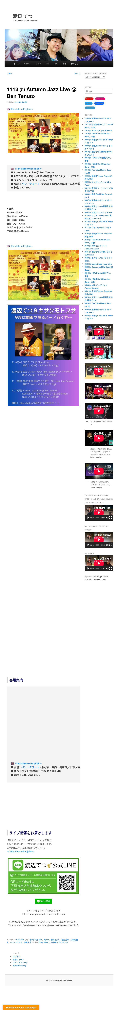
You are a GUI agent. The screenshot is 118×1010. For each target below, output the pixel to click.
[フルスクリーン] (110, 517)
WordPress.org (19, 965)
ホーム (16, 63)
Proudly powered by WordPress (59, 980)
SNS (47, 63)
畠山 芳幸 (65, 939)
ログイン (16, 956)
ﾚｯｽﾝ (56, 63)
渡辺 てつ (23, 16)
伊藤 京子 (27, 942)
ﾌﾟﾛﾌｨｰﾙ (27, 63)
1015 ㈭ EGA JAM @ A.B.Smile (98, 130)
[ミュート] (107, 517)
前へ (9, 73)
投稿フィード (18, 959)
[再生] (88, 517)
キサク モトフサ (35, 939)
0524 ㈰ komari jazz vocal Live (98, 264)
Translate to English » (22, 109)
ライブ (38, 63)
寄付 (64, 63)
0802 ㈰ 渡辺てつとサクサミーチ (98, 212)
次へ (77, 73)
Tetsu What (43, 942)
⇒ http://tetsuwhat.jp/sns (20, 851)
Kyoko (46, 939)
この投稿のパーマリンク (58, 942)
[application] (99, 513)
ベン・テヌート (31, 183)
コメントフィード (20, 962)
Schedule (20, 939)
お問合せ (74, 63)
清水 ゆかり (55, 939)
